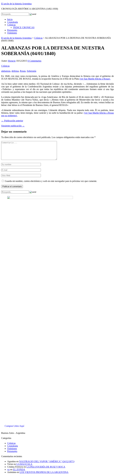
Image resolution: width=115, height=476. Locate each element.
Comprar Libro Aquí (14, 426)
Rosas (23, 71)
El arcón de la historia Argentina (16, 3)
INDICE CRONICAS (23, 27)
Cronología (12, 22)
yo (8, 469)
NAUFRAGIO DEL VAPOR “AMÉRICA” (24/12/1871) (46, 461)
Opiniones (12, 33)
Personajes (12, 30)
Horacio (12, 61)
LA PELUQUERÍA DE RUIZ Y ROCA (46, 467)
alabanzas (5, 71)
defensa (15, 71)
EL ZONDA (19, 469)
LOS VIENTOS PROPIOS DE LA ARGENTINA (44, 472)
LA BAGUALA (24, 464)
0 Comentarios (34, 61)
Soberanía (31, 71)
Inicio (10, 19)
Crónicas (11, 24)
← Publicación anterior (12, 120)
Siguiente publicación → (13, 125)
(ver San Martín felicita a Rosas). (95, 78)
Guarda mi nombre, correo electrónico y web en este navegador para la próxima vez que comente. (51, 181)
